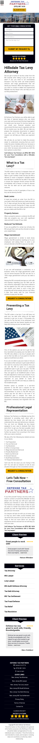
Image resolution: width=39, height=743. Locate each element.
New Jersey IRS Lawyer (19, 681)
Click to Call (20, 10)
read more (23, 553)
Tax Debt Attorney (11, 591)
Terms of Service (19, 703)
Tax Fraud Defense (12, 601)
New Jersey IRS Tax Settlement (20, 695)
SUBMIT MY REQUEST (18, 49)
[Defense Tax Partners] (19, 659)
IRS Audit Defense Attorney (15, 586)
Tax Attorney (9, 571)
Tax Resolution (10, 612)
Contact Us (19, 706)
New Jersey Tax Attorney (20, 677)
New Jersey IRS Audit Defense (19, 688)
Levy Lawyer (9, 581)
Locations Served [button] (19, 711)
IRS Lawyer (9, 576)
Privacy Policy (19, 699)
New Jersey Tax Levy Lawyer (19, 684)
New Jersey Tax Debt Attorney (19, 692)
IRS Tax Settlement (12, 596)
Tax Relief (8, 607)
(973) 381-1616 (19, 6)
